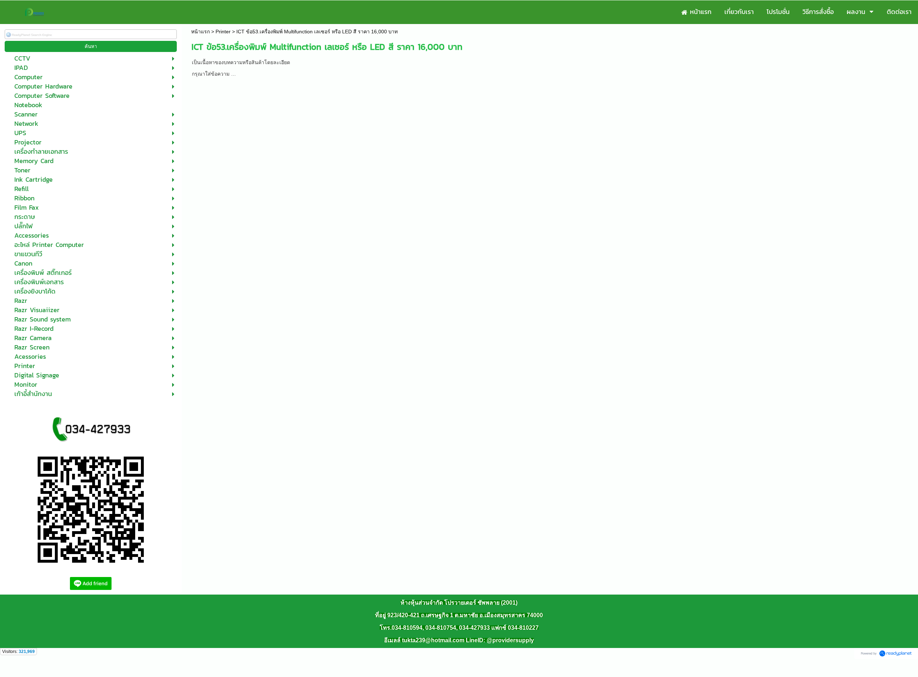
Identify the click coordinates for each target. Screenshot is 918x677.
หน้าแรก (200, 31)
